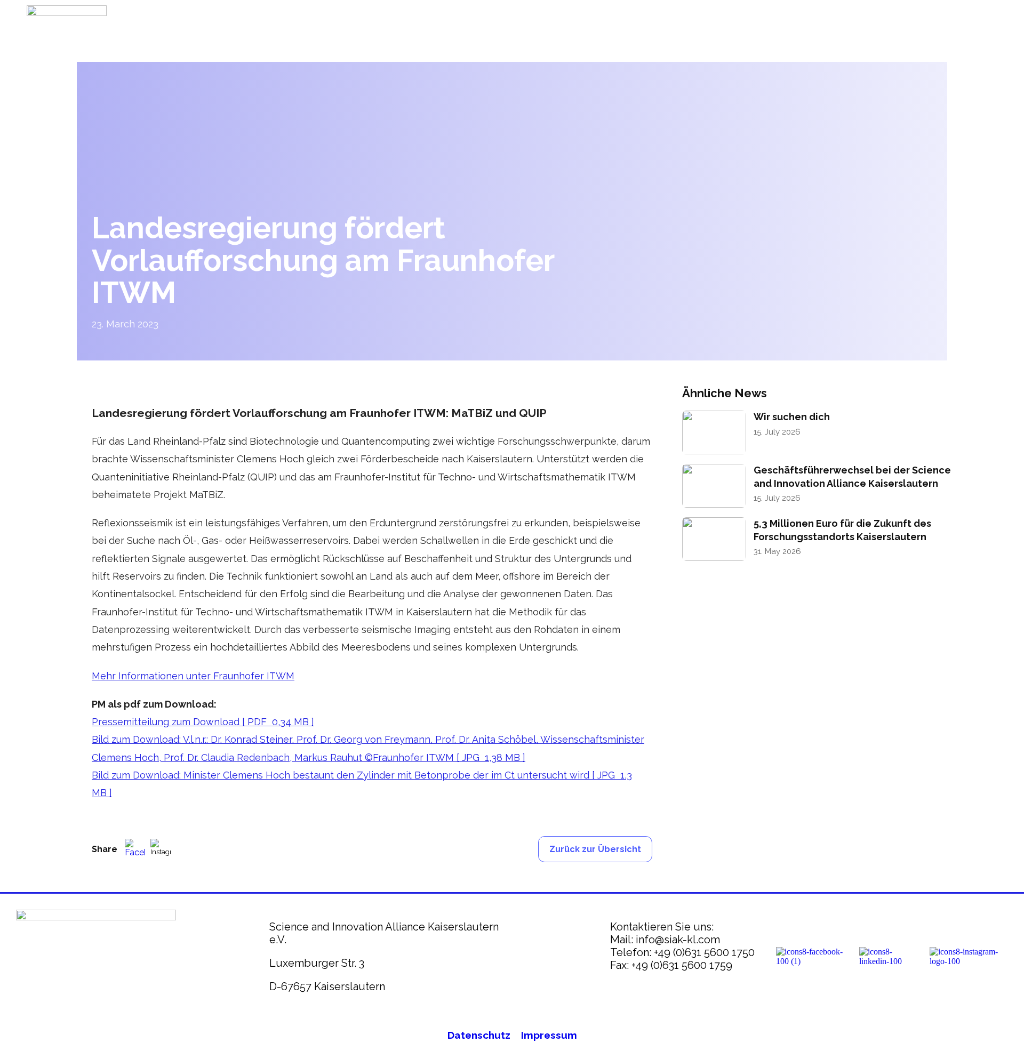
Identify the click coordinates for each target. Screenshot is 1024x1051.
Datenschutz (478, 1035)
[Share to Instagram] (160, 849)
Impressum (549, 1035)
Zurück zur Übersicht (595, 849)
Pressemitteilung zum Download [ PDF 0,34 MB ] (203, 721)
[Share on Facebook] (135, 849)
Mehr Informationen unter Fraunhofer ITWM (193, 675)
